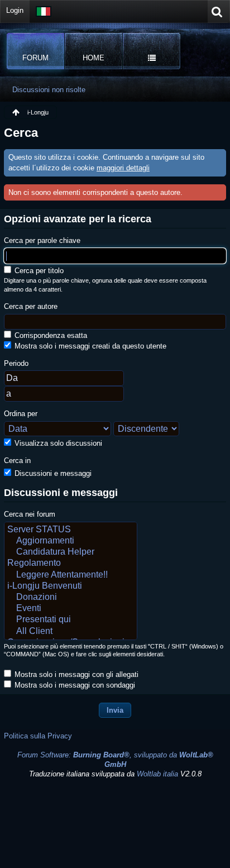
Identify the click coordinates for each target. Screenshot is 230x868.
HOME (93, 58)
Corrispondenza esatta (49, 335)
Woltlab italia (157, 774)
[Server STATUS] (70, 530)
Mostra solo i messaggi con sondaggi (73, 685)
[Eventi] (70, 608)
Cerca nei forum (29, 514)
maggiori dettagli (123, 168)
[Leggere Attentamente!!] (70, 575)
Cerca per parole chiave (42, 240)
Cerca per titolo (38, 270)
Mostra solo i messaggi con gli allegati (75, 674)
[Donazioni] (70, 597)
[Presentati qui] (70, 620)
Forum (35, 58)
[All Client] (70, 631)
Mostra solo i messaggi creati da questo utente (89, 346)
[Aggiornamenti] (70, 541)
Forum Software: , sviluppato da (115, 760)
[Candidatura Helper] (70, 552)
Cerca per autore (31, 306)
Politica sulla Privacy (38, 736)
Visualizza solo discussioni (57, 443)
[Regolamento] (70, 563)
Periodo (16, 363)
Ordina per (20, 413)
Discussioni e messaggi (52, 473)
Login (14, 10)
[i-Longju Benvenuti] (70, 586)
